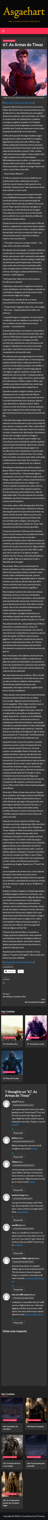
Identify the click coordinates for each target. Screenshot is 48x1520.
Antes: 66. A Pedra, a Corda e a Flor (18, 102)
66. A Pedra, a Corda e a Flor (14, 995)
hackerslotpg (18, 1195)
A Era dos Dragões (9, 41)
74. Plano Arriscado (11, 1078)
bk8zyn (15, 1138)
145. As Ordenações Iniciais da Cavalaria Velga (11, 1502)
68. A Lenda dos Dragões (35, 1000)
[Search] (44, 31)
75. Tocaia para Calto (35, 1044)
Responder (18, 1133)
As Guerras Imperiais (9, 1420)
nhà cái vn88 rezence (21, 1294)
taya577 (15, 1101)
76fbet (15, 1162)
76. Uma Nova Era (10, 1044)
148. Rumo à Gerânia (35, 1426)
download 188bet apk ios (23, 1258)
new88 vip (16, 1225)
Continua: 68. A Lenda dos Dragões (18, 962)
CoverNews (27, 1516)
